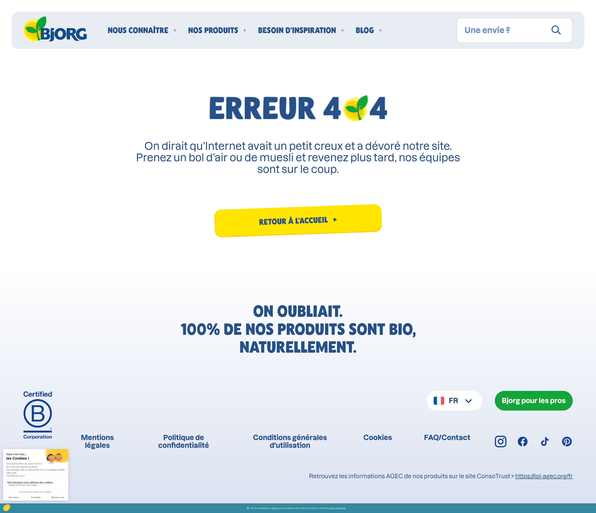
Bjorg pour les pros (534, 401)
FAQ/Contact (447, 437)
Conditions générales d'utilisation (290, 441)
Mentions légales (97, 441)
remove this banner (337, 508)
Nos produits (213, 30)
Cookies (377, 437)
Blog (365, 30)
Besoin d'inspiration (297, 30)
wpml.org (275, 508)
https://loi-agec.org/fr (544, 476)
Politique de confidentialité (183, 441)
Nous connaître (138, 30)
